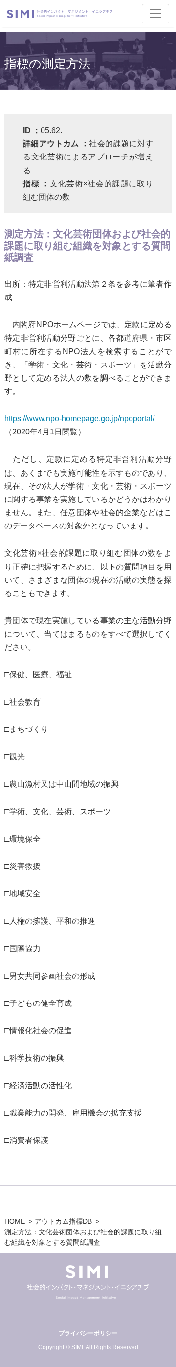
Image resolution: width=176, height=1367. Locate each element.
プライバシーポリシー (88, 1333)
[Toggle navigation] (155, 13)
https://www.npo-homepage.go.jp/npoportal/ (79, 418)
